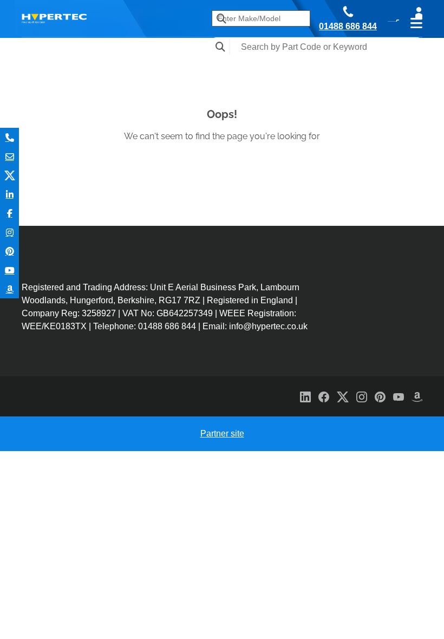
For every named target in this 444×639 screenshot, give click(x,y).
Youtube (9, 269)
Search (220, 47)
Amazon (9, 288)
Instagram (9, 232)
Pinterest (9, 251)
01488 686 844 (348, 26)
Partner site (222, 433)
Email (9, 156)
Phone (9, 137)
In (9, 194)
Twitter (9, 175)
